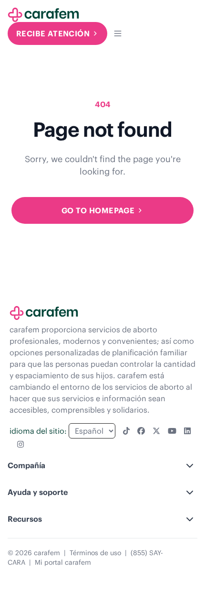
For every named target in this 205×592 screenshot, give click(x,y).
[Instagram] (20, 444)
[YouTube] (172, 431)
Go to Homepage (98, 210)
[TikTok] (126, 431)
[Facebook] (141, 431)
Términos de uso (95, 552)
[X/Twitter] (156, 431)
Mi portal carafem (63, 562)
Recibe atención (53, 33)
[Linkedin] (187, 431)
